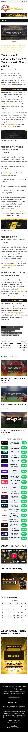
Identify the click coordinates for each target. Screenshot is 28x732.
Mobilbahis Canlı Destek (8, 331)
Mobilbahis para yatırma (16, 313)
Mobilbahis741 (14, 52)
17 (3, 615)
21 (18, 615)
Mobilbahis (13, 46)
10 (3, 612)
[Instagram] (26, 1)
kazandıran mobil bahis (8, 69)
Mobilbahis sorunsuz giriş (15, 211)
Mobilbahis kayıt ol (12, 124)
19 (10, 615)
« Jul (2, 625)
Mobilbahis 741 (14, 48)
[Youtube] (22, 1)
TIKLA (24, 448)
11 (6, 612)
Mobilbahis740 (5, 52)
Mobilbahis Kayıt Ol (14, 50)
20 (14, 615)
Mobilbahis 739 (21, 46)
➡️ (1, 173)
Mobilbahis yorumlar (10, 265)
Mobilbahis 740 (5, 48)
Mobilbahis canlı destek (8, 104)
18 (6, 615)
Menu (5, 20)
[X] (24, 1)
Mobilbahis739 (5, 46)
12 (10, 612)
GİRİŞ (24, 443)
